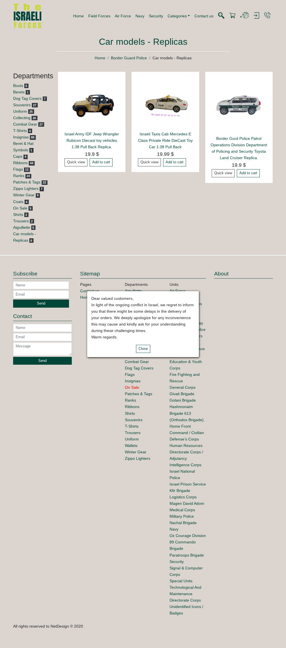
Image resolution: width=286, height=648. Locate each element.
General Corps (183, 387)
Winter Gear (24, 195)
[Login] (256, 16)
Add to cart (101, 162)
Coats (18, 201)
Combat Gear (25, 124)
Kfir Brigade (180, 490)
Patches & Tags (26, 182)
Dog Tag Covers (27, 98)
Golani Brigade (183, 400)
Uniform (20, 111)
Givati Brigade (182, 394)
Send (41, 303)
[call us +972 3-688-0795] (267, 15)
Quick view (76, 162)
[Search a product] (221, 16)
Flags (18, 169)
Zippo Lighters (26, 188)
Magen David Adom (187, 503)
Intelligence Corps (185, 465)
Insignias (21, 137)
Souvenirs (22, 105)
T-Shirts (20, 130)
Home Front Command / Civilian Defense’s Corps (187, 432)
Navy (139, 16)
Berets (19, 92)
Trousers (21, 221)
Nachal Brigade (183, 522)
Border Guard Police (129, 58)
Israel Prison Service (188, 484)
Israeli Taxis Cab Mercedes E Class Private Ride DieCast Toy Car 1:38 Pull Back (165, 140)
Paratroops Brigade (187, 555)
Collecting (21, 118)
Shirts (18, 214)
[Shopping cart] (232, 16)
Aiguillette (21, 227)
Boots (18, 85)
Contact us (203, 16)
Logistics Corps (183, 497)
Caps (17, 156)
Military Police (182, 516)
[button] (178, 16)
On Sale (20, 208)
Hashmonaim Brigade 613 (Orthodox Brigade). (187, 413)
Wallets (131, 445)
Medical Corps (182, 510)
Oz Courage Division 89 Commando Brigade (188, 542)
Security (156, 16)
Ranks (18, 175)
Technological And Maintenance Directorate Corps (185, 593)
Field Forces (99, 16)
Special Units (181, 581)
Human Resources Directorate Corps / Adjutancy (186, 452)
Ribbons (20, 163)
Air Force (123, 16)
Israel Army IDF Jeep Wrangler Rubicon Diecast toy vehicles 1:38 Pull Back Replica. (92, 140)
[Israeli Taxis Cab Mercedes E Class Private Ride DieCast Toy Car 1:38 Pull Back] (165, 103)
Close (143, 349)
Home (78, 16)
